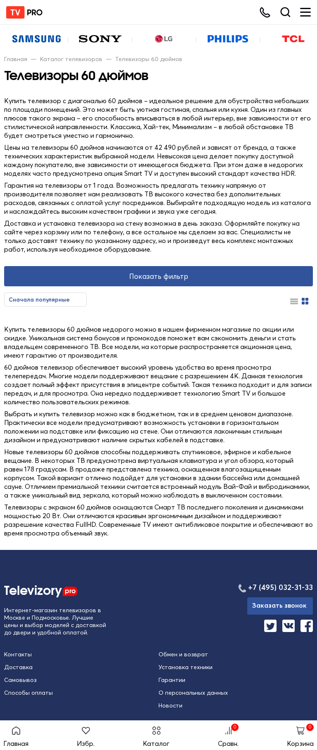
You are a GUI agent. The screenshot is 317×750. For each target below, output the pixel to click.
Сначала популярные (39, 299)
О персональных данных (193, 692)
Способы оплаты (28, 692)
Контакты (18, 654)
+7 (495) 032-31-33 (280, 587)
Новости (170, 705)
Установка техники (185, 667)
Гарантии (171, 680)
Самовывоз (20, 680)
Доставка (18, 667)
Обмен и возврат (183, 654)
